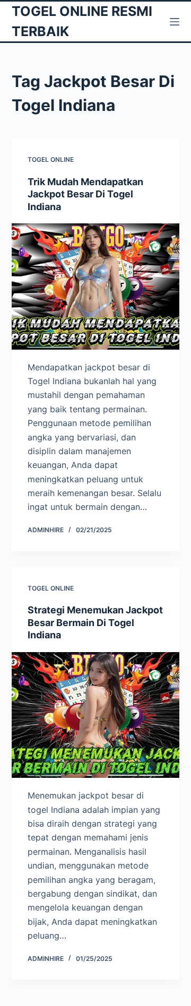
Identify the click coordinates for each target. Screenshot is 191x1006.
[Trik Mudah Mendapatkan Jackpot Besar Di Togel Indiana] (96, 286)
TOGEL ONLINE (51, 159)
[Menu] (174, 22)
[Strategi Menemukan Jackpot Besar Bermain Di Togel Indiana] (96, 715)
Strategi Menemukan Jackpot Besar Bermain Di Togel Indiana (95, 622)
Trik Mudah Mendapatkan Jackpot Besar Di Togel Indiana (85, 194)
